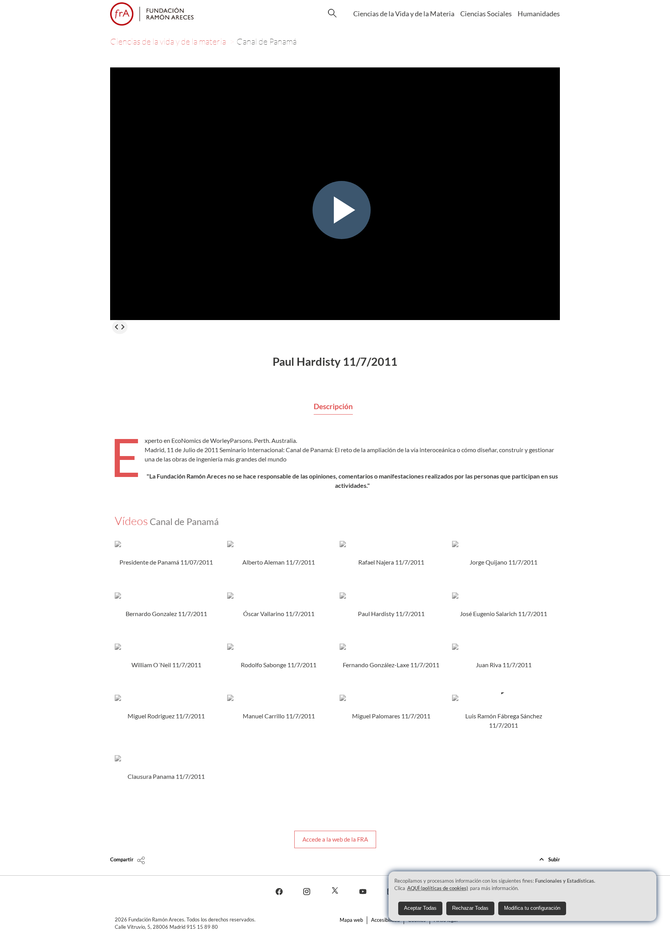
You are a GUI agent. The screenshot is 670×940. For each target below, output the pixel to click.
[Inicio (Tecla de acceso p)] (151, 14)
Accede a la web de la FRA (335, 839)
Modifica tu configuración (532, 908)
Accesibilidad (385, 920)
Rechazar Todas (470, 908)
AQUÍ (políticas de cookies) (437, 888)
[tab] (333, 406)
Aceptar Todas (420, 908)
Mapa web (351, 920)
